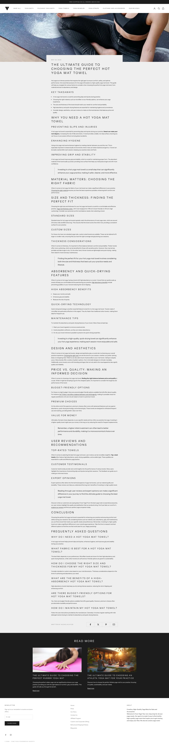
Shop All (17, 8)
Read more (36, 691)
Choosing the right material (59, 190)
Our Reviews (134, 8)
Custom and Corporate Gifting (80, 721)
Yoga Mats (29, 8)
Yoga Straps (94, 8)
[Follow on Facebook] (6, 735)
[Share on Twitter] (98, 624)
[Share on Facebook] (90, 624)
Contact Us (74, 715)
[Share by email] (114, 624)
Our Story (73, 712)
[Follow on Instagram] (11, 735)
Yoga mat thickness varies (65, 209)
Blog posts (74, 728)
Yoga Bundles (79, 8)
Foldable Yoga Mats (46, 8)
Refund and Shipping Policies (79, 725)
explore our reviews (57, 507)
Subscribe (12, 723)
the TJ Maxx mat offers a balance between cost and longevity (78, 394)
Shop (72, 708)
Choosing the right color (71, 355)
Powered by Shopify (27, 741)
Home (72, 705)
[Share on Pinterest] (106, 624)
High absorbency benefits (99, 282)
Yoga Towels (63, 8)
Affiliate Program (76, 718)
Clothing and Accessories (114, 8)
